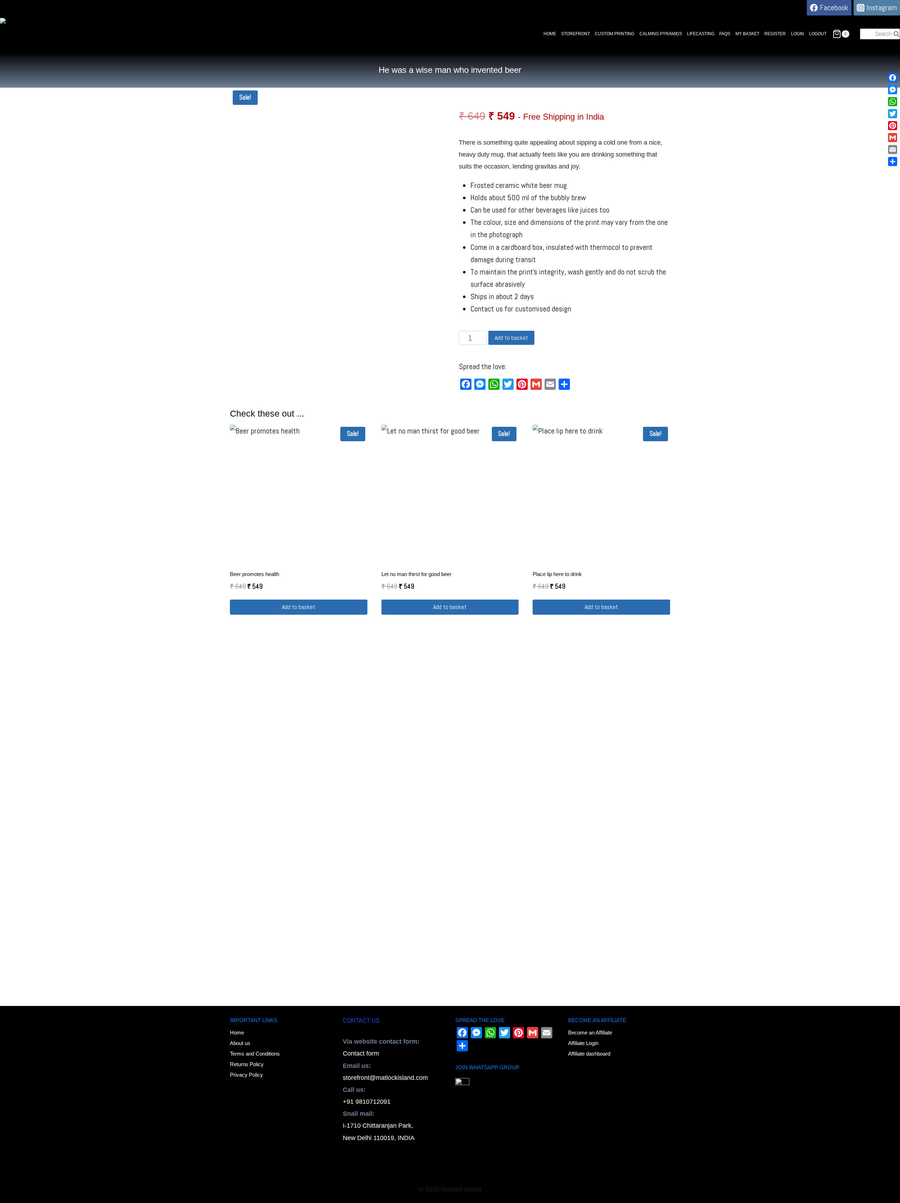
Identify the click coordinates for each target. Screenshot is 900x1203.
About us (240, 1043)
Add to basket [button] (298, 607)
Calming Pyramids (660, 33)
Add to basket (511, 338)
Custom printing (614, 33)
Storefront (575, 33)
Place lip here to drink (557, 574)
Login (797, 33)
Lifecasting (700, 33)
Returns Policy (247, 1064)
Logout (818, 33)
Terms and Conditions (255, 1054)
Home (550, 33)
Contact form (361, 1053)
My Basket (747, 33)
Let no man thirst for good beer (416, 574)
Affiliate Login (583, 1043)
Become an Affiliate (590, 1033)
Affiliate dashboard (589, 1054)
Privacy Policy (246, 1075)
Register (775, 33)
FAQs (724, 33)
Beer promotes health (254, 574)
